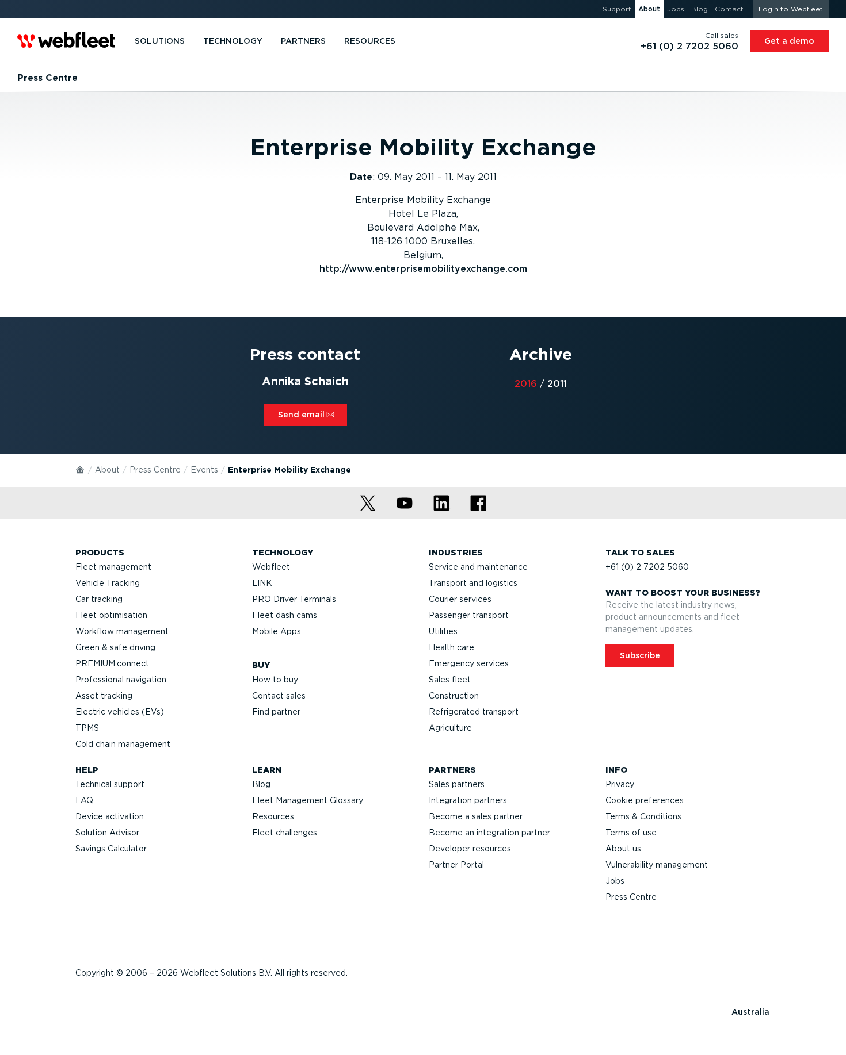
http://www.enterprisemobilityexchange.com (423, 268)
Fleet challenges (284, 832)
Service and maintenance (478, 566)
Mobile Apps (276, 631)
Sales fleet (450, 679)
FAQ (84, 800)
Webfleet (271, 566)
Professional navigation (120, 679)
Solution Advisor (107, 832)
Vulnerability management (656, 864)
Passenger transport (469, 615)
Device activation (109, 816)
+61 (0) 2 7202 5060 (647, 566)
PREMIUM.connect (112, 663)
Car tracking (99, 599)
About (107, 469)
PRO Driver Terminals (294, 599)
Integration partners (468, 800)
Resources (273, 816)
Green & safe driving (115, 647)
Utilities (443, 631)
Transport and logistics (473, 583)
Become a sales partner (476, 816)
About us (623, 848)
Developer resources (470, 848)
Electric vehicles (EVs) (119, 711)
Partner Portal (456, 864)
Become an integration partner (489, 832)
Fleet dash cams (284, 615)
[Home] (80, 469)
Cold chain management (122, 744)
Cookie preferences (644, 800)
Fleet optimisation (111, 615)
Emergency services (469, 663)
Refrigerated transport (474, 711)
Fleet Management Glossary (307, 800)
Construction (454, 695)
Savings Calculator (111, 848)
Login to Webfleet (791, 9)
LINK (262, 583)
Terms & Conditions (643, 816)
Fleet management (113, 566)
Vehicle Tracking (107, 583)
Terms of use (631, 832)
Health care (451, 647)
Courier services (460, 599)
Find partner (276, 711)
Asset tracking (103, 695)
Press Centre (155, 469)
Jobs (614, 880)
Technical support (109, 784)
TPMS (87, 727)
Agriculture (450, 727)
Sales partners (457, 784)
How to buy (275, 679)
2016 (526, 383)
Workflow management (122, 631)
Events (204, 469)
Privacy (619, 784)
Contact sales (279, 695)
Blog (261, 784)
